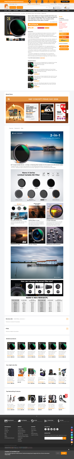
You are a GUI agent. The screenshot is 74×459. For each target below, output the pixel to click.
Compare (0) (60, 4)
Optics (58, 10)
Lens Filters (16, 10)
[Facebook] (45, 429)
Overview (11, 128)
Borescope (52, 10)
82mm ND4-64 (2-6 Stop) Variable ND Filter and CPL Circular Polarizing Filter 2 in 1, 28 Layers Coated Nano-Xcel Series (42, 353)
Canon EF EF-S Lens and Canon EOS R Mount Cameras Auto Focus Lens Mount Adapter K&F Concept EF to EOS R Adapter (32, 406)
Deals (68, 10)
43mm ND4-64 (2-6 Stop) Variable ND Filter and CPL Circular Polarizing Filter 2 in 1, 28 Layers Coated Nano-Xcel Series (63, 353)
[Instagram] (48, 429)
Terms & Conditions (21, 430)
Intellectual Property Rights (23, 436)
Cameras (39, 10)
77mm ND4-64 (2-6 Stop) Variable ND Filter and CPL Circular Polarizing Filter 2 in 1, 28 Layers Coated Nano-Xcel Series (32, 353)
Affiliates (19, 439)
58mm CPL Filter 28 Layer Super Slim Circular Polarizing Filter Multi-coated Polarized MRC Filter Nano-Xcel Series (45, 84)
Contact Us (6, 430)
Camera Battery (31, 10)
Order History (33, 430)
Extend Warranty (34, 433)
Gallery (5, 436)
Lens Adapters (23, 10)
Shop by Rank (19, 7)
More (63, 10)
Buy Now (64, 37)
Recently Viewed (53, 4)
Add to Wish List (64, 46)
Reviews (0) (17, 128)
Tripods (9, 10)
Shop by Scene (13, 7)
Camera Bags (45, 10)
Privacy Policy (7, 454)
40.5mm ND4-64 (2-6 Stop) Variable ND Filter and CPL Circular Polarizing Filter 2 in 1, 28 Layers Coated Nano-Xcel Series (52, 353)
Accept (63, 453)
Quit (58, 453)
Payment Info (20, 433)
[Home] (6, 6)
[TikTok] (57, 429)
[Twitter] (51, 429)
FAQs (22, 128)
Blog (5, 433)
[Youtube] (54, 429)
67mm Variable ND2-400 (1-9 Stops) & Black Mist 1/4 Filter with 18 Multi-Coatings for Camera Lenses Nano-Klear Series (21, 379)
